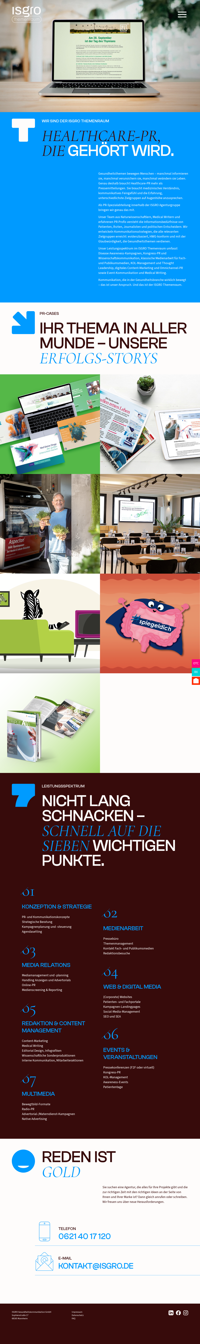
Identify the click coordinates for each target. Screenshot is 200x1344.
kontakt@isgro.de (95, 1266)
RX (196, 672)
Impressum (77, 1312)
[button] (182, 14)
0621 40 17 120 (84, 1236)
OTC (196, 663)
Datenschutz (78, 1315)
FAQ (73, 1318)
